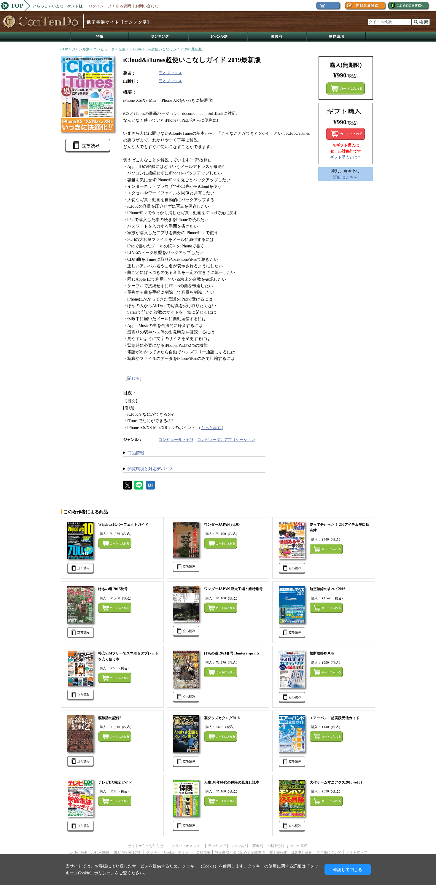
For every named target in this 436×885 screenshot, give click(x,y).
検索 (421, 22)
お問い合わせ (146, 6)
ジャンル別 (218, 37)
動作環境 (336, 37)
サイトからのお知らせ (147, 846)
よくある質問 (119, 6)
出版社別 (275, 846)
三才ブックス (170, 73)
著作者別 (277, 37)
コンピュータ (104, 49)
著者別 (257, 846)
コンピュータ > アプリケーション (226, 439)
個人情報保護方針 (127, 852)
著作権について (328, 852)
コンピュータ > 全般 (176, 439)
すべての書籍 (297, 846)
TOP (64, 49)
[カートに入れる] (345, 133)
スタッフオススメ (187, 846)
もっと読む (211, 427)
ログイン (96, 6)
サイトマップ (356, 852)
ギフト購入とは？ (345, 157)
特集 (99, 37)
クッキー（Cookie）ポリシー (169, 852)
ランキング (159, 37)
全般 (122, 49)
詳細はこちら (345, 177)
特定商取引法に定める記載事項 (240, 852)
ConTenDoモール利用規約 (89, 852)
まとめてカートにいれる (345, 88)
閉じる (133, 378)
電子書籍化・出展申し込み (290, 852)
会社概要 (203, 852)
